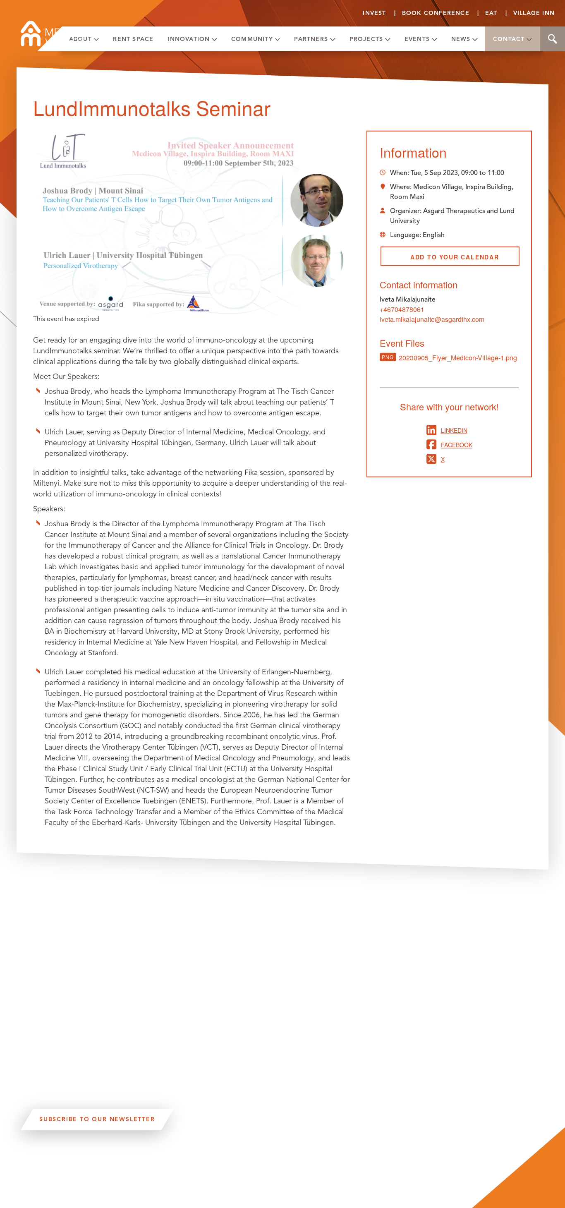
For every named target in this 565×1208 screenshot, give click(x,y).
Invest (374, 13)
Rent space (133, 39)
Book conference (435, 13)
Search (552, 38)
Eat (491, 13)
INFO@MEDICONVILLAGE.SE (66, 1202)
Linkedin (454, 430)
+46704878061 (402, 309)
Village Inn (534, 13)
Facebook (456, 444)
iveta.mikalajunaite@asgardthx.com (432, 319)
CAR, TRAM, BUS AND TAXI (103, 1170)
